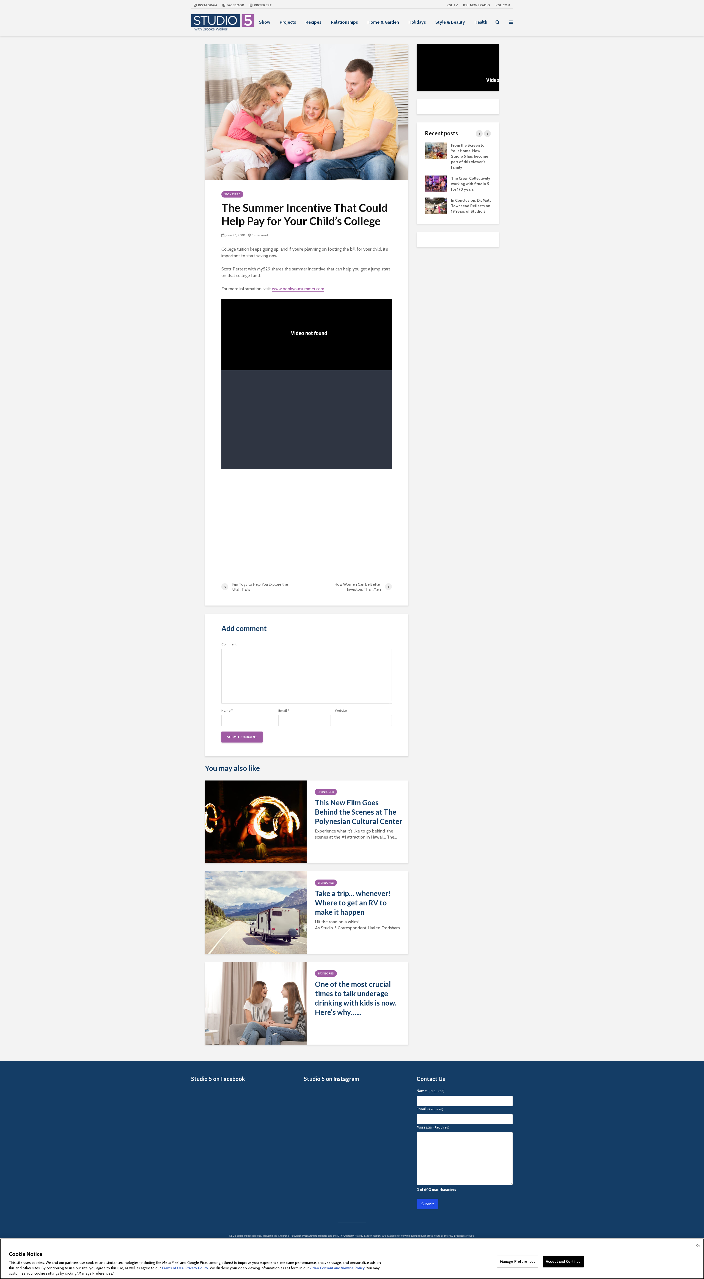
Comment (229, 644)
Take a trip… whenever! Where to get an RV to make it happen (353, 902)
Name (227, 710)
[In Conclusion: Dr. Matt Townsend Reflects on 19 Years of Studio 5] (436, 205)
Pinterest (262, 5)
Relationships (344, 22)
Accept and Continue (563, 1261)
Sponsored (232, 194)
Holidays (417, 22)
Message (433, 1127)
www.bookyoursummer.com (298, 288)
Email (283, 710)
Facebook (235, 5)
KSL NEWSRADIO (476, 5)
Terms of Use (172, 1268)
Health (480, 22)
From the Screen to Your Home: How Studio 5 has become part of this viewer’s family (469, 156)
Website (341, 710)
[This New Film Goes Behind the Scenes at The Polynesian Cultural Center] (256, 821)
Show (264, 22)
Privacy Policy (196, 1268)
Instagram (207, 5)
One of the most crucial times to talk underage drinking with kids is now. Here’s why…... (356, 998)
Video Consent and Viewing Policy (337, 1268)
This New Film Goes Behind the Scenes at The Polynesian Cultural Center (358, 812)
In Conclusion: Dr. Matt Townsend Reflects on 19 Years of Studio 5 (471, 206)
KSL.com (503, 5)
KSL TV (452, 5)
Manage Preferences (517, 1261)
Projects (288, 22)
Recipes (313, 22)
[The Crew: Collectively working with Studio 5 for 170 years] (436, 183)
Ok (698, 1245)
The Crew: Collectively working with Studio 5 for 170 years (470, 184)
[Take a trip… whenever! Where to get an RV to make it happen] (256, 912)
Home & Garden (383, 22)
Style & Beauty (450, 22)
